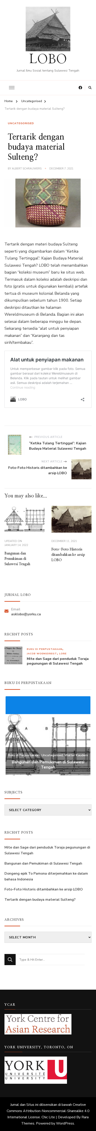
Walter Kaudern (76, 755)
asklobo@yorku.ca (26, 614)
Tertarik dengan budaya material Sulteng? (39, 899)
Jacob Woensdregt (42, 653)
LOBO (48, 59)
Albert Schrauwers (27, 168)
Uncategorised (21, 123)
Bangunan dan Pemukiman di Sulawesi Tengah (17, 559)
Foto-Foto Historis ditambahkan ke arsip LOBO (68, 555)
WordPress (65, 1123)
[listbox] (48, 735)
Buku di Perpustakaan (44, 649)
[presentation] (12, 728)
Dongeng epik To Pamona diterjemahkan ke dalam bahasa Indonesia (46, 876)
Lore (63, 653)
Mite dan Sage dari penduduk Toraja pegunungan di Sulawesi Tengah (58, 661)
